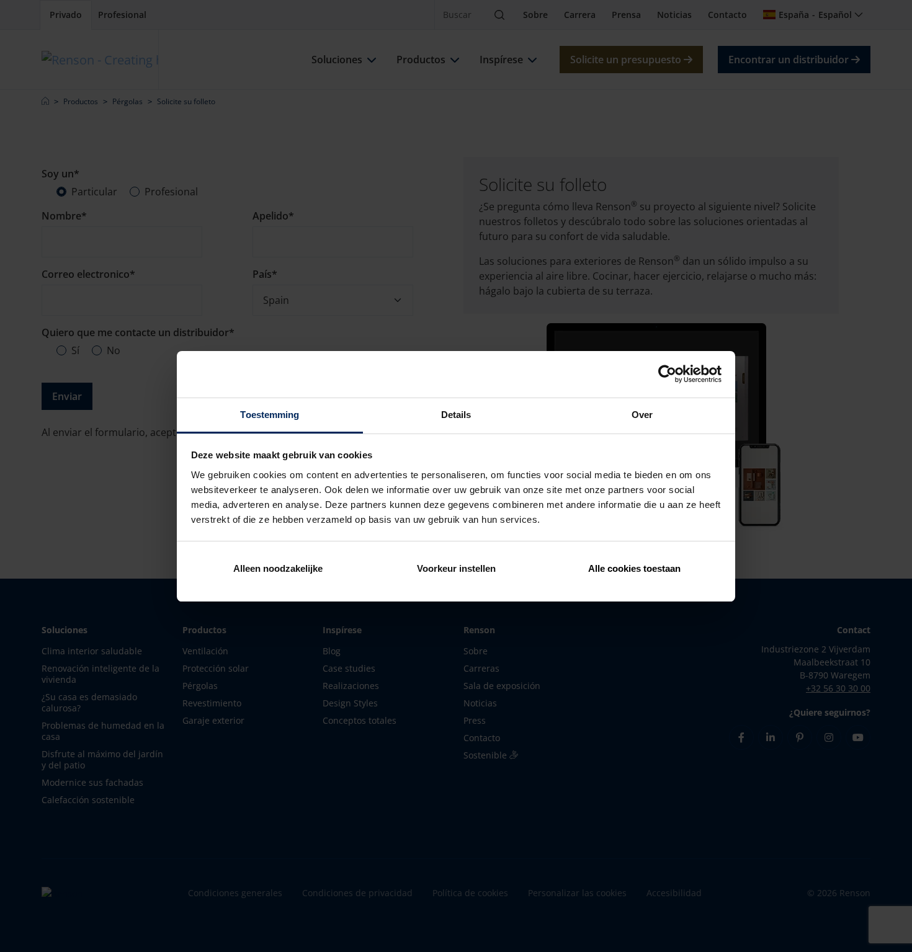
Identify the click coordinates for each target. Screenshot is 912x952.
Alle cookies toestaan (634, 568)
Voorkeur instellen (456, 568)
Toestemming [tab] (269, 414)
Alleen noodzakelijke (278, 568)
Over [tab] (642, 414)
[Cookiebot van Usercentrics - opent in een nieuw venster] (667, 374)
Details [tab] (456, 414)
